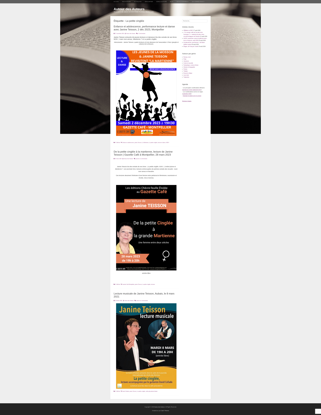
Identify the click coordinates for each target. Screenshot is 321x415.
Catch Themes (165, 410)
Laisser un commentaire (141, 158)
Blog (171, 1)
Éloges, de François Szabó (190, 46)
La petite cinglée (153, 142)
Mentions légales (186, 101)
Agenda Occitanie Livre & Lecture (192, 95)
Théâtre (185, 71)
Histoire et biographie (189, 67)
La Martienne (145, 142)
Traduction (186, 77)
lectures (153, 284)
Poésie (185, 69)
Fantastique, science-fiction (190, 65)
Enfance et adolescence (128, 142)
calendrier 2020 (187, 93)
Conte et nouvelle (188, 63)
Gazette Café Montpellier (128, 284)
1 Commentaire (141, 33)
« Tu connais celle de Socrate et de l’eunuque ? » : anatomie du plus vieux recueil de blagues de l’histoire (193, 34)
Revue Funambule (183, 1)
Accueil (116, 1)
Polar (184, 59)
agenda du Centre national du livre (192, 89)
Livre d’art (186, 75)
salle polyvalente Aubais (151, 391)
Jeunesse (186, 61)
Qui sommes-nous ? (198, 1)
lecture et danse (162, 142)
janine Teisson (138, 142)
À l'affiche (117, 142)
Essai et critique (187, 73)
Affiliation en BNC (188, 30)
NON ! (167, 142)
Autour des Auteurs (129, 9)
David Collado (125, 391)
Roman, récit (187, 57)
